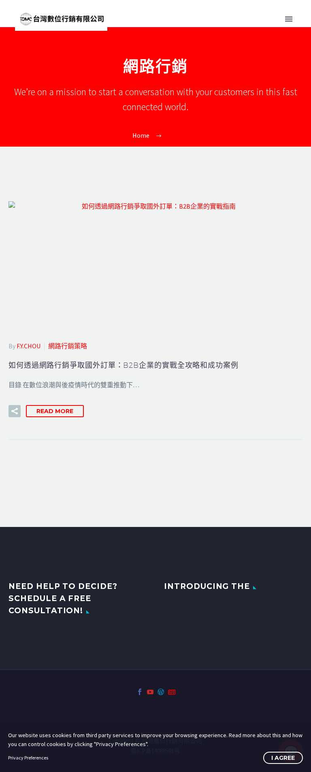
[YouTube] (150, 692)
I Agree (283, 757)
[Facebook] (139, 692)
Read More (54, 411)
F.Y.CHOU (28, 346)
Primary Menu (288, 19)
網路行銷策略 (67, 346)
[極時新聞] (171, 692)
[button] (15, 411)
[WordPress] (161, 692)
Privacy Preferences (28, 758)
